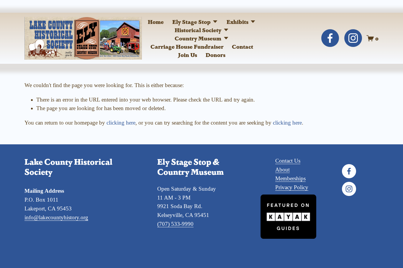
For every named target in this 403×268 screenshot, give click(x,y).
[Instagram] (353, 38)
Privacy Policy (291, 187)
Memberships (290, 178)
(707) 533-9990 (175, 224)
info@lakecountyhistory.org (56, 217)
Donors (215, 54)
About (282, 169)
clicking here (121, 123)
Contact (242, 46)
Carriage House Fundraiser (187, 46)
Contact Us (287, 161)
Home (156, 21)
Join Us (187, 54)
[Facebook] (330, 38)
